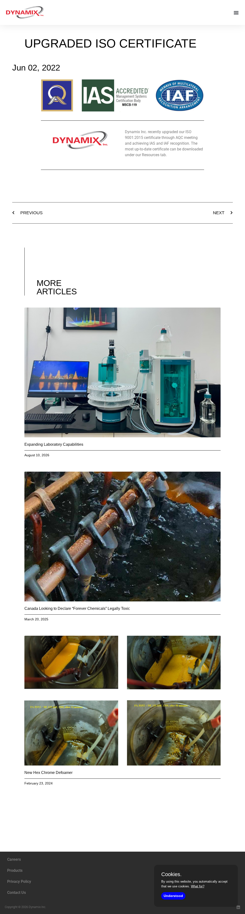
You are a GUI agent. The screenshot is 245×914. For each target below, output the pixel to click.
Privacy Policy (19, 881)
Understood (173, 896)
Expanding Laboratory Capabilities (53, 444)
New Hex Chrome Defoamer (48, 773)
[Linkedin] (238, 907)
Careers (14, 859)
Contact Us (16, 892)
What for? (197, 886)
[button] (236, 13)
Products (14, 870)
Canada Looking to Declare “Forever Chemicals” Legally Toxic (77, 608)
